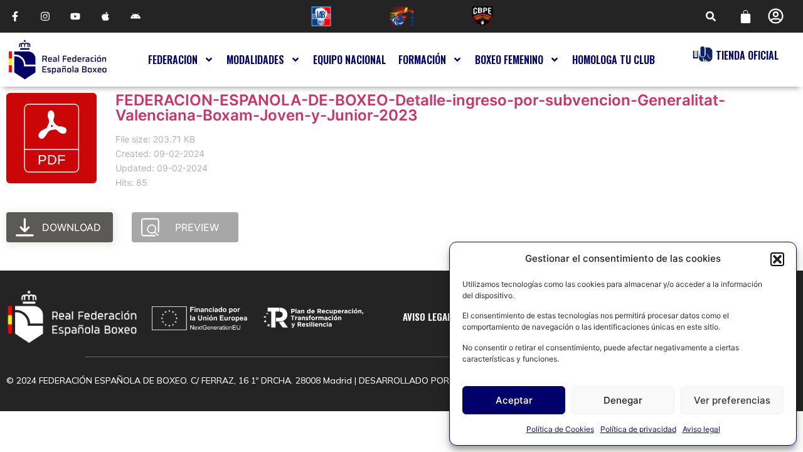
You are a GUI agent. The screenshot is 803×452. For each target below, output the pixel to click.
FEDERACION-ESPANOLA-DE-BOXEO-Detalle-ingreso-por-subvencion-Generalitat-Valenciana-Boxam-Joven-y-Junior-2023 (420, 107)
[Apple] (105, 16)
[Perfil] (776, 16)
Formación (422, 59)
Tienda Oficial (747, 55)
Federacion (173, 59)
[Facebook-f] (15, 16)
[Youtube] (75, 16)
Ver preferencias (732, 400)
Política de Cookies (560, 429)
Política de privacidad (638, 429)
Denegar (623, 400)
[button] (777, 259)
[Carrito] (745, 16)
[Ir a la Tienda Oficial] (703, 54)
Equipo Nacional (349, 59)
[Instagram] (45, 16)
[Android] (135, 16)
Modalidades (255, 59)
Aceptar (514, 400)
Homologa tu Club (613, 59)
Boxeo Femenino (509, 59)
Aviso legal (701, 429)
